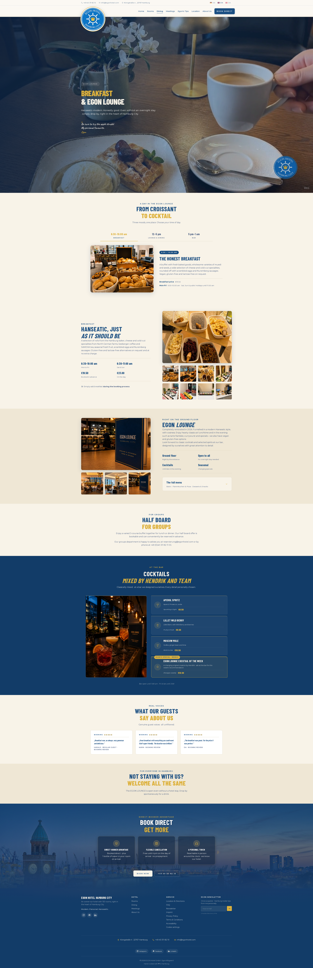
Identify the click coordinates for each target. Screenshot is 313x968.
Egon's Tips (183, 11)
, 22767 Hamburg (137, 3)
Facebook (158, 951)
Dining (160, 11)
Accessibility (171, 923)
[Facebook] (89, 915)
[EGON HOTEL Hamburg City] (93, 19)
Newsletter (171, 909)
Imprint (169, 912)
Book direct (225, 11)
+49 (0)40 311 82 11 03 (161, 545)
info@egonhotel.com (110, 3)
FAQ (168, 905)
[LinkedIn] (95, 915)
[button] (197, 337)
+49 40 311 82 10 (90, 3)
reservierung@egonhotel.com (178, 542)
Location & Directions (175, 901)
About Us (207, 11)
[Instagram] (83, 915)
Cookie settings (172, 927)
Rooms (150, 11)
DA (229, 3)
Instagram (143, 951)
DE (214, 3)
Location (196, 11)
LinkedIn (173, 951)
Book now (143, 873)
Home (141, 11)
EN (221, 3)
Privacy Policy (172, 916)
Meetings (170, 11)
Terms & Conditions (174, 920)
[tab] (119, 235)
